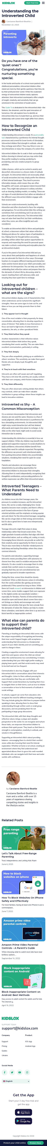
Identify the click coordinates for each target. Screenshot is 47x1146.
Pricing (4, 1046)
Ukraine (5, 1055)
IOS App (28, 1041)
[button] (16, 1081)
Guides (4, 1051)
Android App (30, 1046)
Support (5, 1041)
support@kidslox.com (20, 1028)
